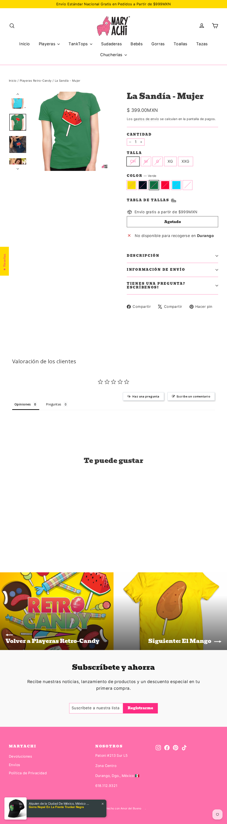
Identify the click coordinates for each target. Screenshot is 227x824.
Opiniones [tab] (22, 404)
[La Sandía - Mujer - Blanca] (39, 538)
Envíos (14, 765)
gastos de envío (146, 119)
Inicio (24, 43)
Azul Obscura (143, 185)
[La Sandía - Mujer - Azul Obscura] (17, 538)
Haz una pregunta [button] (145, 396)
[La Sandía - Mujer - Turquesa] (34, 538)
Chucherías (111, 54)
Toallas (180, 43)
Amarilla (131, 185)
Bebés (137, 43)
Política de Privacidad (28, 773)
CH (133, 161)
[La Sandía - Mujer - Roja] (28, 538)
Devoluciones (20, 756)
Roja (165, 185)
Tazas (202, 43)
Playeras (48, 43)
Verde (154, 185)
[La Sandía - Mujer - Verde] (23, 538)
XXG (186, 161)
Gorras (158, 43)
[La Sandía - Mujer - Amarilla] (12, 538)
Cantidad (139, 134)
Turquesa (176, 185)
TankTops (78, 43)
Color (142, 176)
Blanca (187, 185)
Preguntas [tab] (53, 404)
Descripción (143, 255)
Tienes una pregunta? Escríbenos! (156, 285)
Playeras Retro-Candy (36, 80)
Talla (134, 153)
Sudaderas (111, 43)
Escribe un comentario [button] (193, 396)
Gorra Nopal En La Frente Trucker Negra (56, 807)
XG (170, 161)
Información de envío (156, 269)
